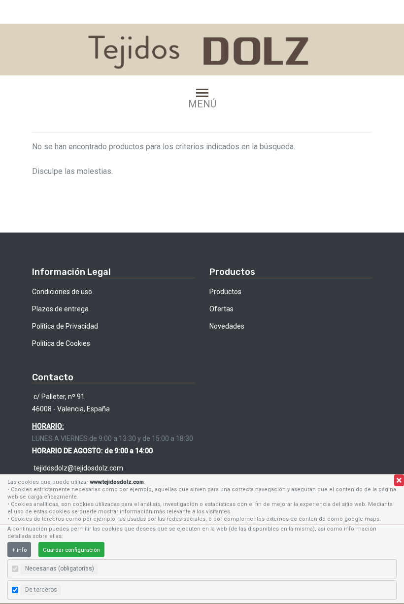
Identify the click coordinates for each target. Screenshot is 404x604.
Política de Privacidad (65, 326)
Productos (225, 292)
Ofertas (221, 309)
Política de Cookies (61, 343)
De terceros (41, 589)
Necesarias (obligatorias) (59, 568)
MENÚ (202, 103)
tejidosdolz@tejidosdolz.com (77, 468)
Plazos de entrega (60, 309)
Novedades (226, 326)
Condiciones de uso (62, 292)
